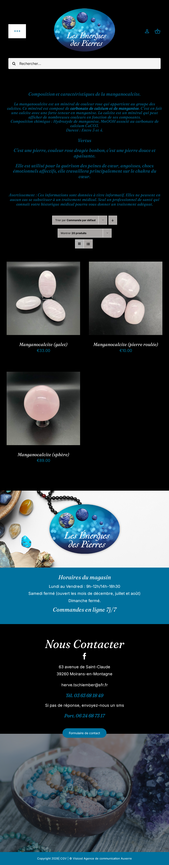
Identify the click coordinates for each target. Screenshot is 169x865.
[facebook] (84, 656)
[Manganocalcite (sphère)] (43, 375)
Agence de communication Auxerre (108, 858)
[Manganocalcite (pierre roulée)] (125, 265)
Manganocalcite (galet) (43, 344)
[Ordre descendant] (112, 220)
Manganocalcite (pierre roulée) (125, 344)
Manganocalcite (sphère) (43, 454)
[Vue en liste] (88, 244)
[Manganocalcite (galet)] (43, 265)
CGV (63, 858)
